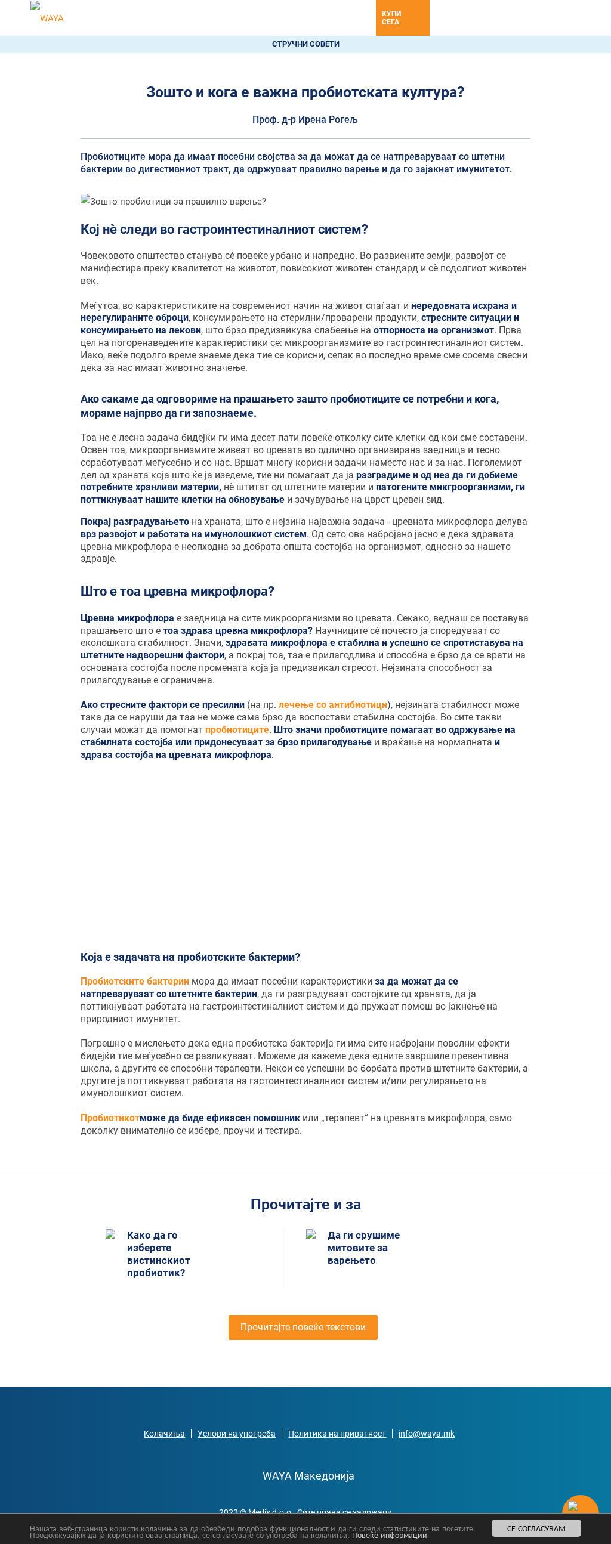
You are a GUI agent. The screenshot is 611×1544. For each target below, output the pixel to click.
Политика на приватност (337, 1433)
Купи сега (391, 18)
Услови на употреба (237, 1433)
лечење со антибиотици (333, 704)
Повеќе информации (389, 1534)
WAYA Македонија (308, 1475)
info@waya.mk (427, 1433)
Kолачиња (164, 1433)
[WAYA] (47, 18)
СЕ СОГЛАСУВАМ (536, 1528)
